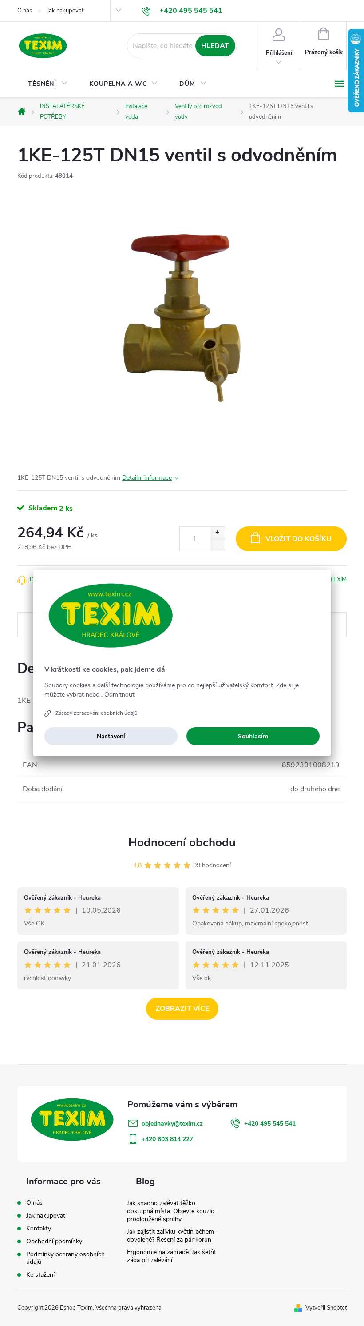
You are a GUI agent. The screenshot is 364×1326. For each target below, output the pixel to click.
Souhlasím (253, 736)
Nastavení (111, 736)
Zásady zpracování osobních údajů (96, 713)
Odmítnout (119, 695)
